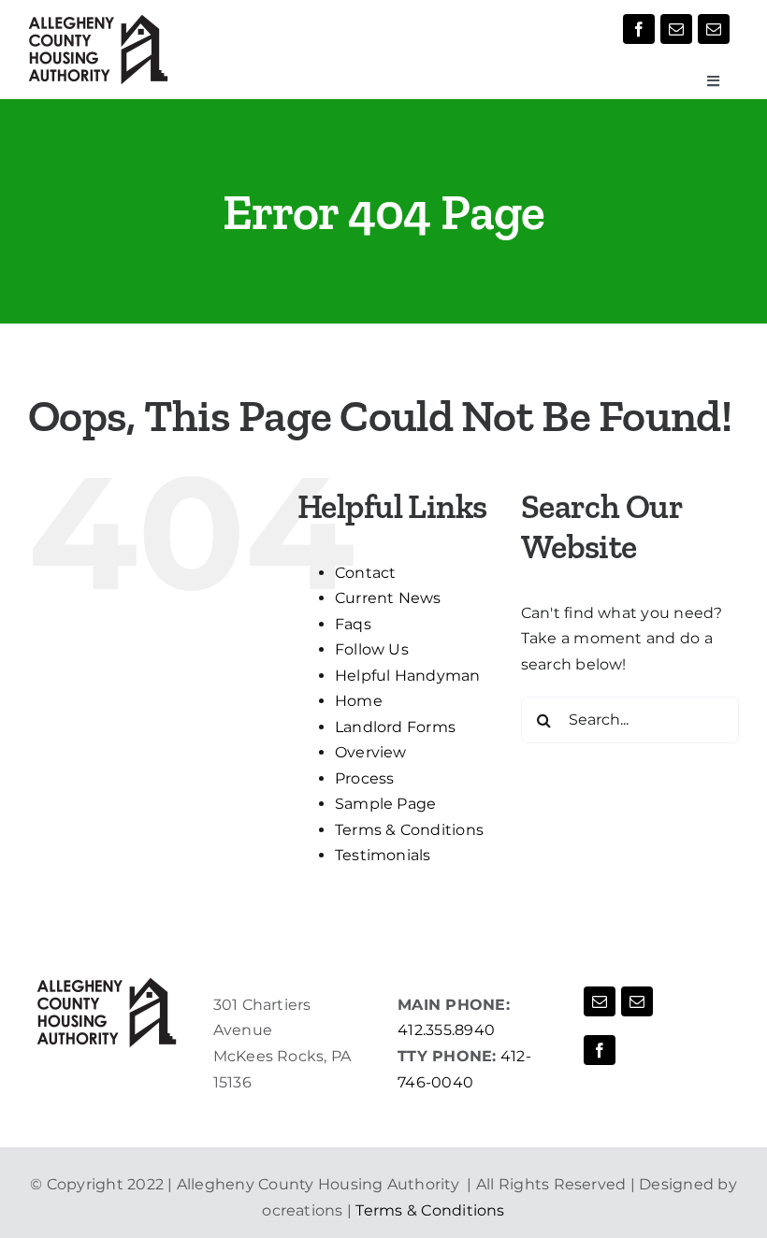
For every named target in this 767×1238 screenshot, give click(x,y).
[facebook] (639, 29)
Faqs (353, 624)
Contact (366, 573)
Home (359, 701)
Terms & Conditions (409, 830)
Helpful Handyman (408, 675)
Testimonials (383, 855)
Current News (388, 598)
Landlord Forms (395, 727)
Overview (371, 752)
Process (365, 778)
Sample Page (386, 804)
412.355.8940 (446, 1030)
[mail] (676, 29)
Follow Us (372, 649)
